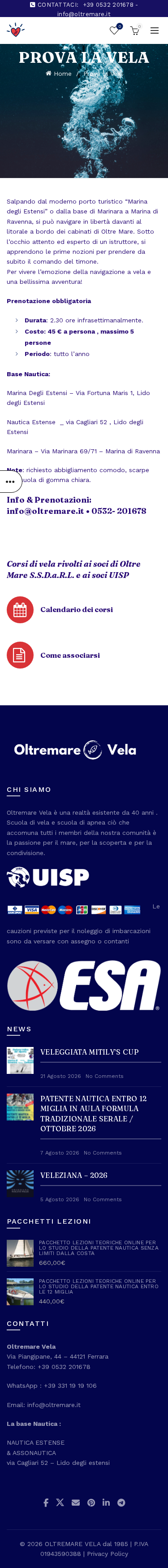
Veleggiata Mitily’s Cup (89, 1051)
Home (63, 73)
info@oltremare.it (45, 511)
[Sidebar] (11, 481)
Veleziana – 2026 (74, 1175)
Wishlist (119, 26)
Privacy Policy (107, 1553)
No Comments (105, 1076)
